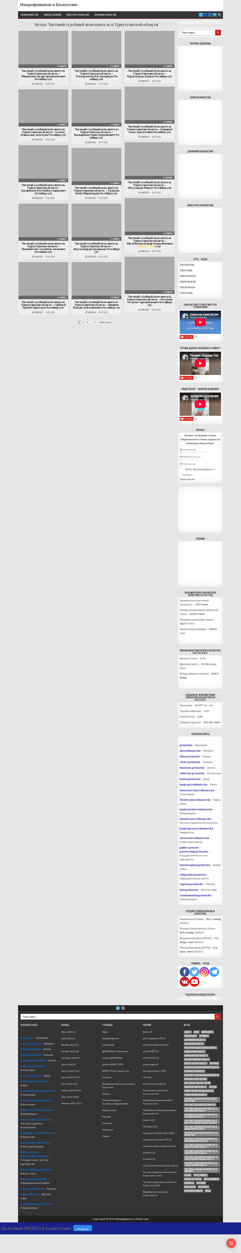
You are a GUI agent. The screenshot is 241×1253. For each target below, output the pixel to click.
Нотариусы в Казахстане (155, 1133)
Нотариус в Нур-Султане (196, 1079)
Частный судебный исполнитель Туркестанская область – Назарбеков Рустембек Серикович (43, 189)
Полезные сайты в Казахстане (158, 1146)
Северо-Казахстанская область (199, 1090)
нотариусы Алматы (193, 1190)
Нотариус (147, 1126)
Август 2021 (67, 1071)
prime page (108, 1045)
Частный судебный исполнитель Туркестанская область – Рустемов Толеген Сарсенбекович (149, 301)
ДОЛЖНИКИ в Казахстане (105, 14)
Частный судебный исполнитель (200, 1104)
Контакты (106, 1077)
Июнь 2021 (66, 1084)
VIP (145, 1077)
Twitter (106, 1136)
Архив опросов (187, 479)
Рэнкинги (147, 1159)
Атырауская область (194, 1043)
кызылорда (190, 1186)
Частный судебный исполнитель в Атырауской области (201, 1115)
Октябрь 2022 (68, 1051)
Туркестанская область (196, 1094)
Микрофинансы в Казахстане (49, 4)
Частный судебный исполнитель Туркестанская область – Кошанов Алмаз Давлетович (149, 129)
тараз (207, 1190)
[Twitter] (194, 972)
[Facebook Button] (205, 15)
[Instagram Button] (210, 15)
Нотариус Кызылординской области (202, 1067)
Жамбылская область (195, 1051)
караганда (189, 1183)
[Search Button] (219, 15)
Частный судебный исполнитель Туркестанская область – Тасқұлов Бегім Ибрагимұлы (96, 190)
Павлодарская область (195, 1086)
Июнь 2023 (67, 1032)
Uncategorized (151, 1071)
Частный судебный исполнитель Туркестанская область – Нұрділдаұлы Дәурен (149, 73)
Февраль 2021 (68, 1103)
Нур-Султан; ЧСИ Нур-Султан (197, 1083)
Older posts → (106, 322)
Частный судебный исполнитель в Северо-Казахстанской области (201, 1158)
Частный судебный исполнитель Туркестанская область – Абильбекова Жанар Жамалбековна (149, 242)
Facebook (107, 1123)
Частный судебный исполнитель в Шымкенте (201, 1170)
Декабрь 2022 (68, 1045)
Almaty (188, 1032)
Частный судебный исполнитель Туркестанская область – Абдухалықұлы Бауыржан (96, 247)
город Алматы (200, 1175)
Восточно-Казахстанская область (200, 1047)
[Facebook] (185, 972)
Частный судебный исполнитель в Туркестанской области (201, 1164)
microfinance (191, 1035)
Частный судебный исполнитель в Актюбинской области (201, 1109)
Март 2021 (66, 1097)
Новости (106, 1094)
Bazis (146, 1032)
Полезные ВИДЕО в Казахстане (36, 1228)
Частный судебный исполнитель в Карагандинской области (201, 1140)
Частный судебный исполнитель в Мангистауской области (201, 1146)
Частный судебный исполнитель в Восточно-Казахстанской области (201, 1121)
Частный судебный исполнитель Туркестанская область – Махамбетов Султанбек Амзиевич (43, 247)
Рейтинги (147, 1153)
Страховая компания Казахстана (159, 1165)
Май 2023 (66, 1038)
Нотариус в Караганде (194, 1071)
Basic (105, 1032)
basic (196, 1032)
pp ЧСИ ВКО (149, 1051)
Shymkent (204, 1035)
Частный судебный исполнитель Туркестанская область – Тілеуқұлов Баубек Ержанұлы (96, 75)
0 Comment (62, 66)
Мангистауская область (196, 1063)
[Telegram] (214, 972)
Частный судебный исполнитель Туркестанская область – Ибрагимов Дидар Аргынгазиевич (43, 75)
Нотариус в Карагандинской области (202, 1075)
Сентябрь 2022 (69, 1058)
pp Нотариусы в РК (152, 1038)
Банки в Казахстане (152, 1084)
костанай (201, 1183)
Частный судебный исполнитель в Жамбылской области (201, 1127)
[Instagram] (204, 972)
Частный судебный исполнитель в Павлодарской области (201, 1152)
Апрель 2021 (67, 1090)
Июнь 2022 (67, 1064)
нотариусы (203, 1186)
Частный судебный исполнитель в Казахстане (201, 1133)
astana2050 (37, 84)
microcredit (207, 1032)
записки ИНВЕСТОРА (29, 14)
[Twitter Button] (201, 15)
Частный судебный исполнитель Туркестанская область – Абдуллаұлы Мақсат (150, 184)
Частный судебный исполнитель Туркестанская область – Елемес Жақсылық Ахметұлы (43, 131)
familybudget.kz (110, 1038)
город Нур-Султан (193, 1179)
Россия (212, 1086)
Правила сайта (109, 1110)
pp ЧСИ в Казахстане (153, 1045)
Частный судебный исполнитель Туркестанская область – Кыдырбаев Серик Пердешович (96, 133)
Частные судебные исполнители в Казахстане (44, 38)
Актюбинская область (195, 1039)
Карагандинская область (196, 1055)
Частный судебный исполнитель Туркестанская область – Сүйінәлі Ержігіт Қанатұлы (43, 304)
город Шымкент (211, 1179)
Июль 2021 (66, 1077)
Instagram (107, 1129)
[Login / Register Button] (215, 15)
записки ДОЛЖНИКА (52, 14)
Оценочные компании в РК (156, 1139)
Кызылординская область (197, 1059)
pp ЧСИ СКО (149, 1058)
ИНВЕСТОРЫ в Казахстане (78, 14)
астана (188, 1175)
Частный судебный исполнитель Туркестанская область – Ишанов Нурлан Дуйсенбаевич (96, 304)
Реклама (106, 1117)
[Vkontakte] (185, 982)
